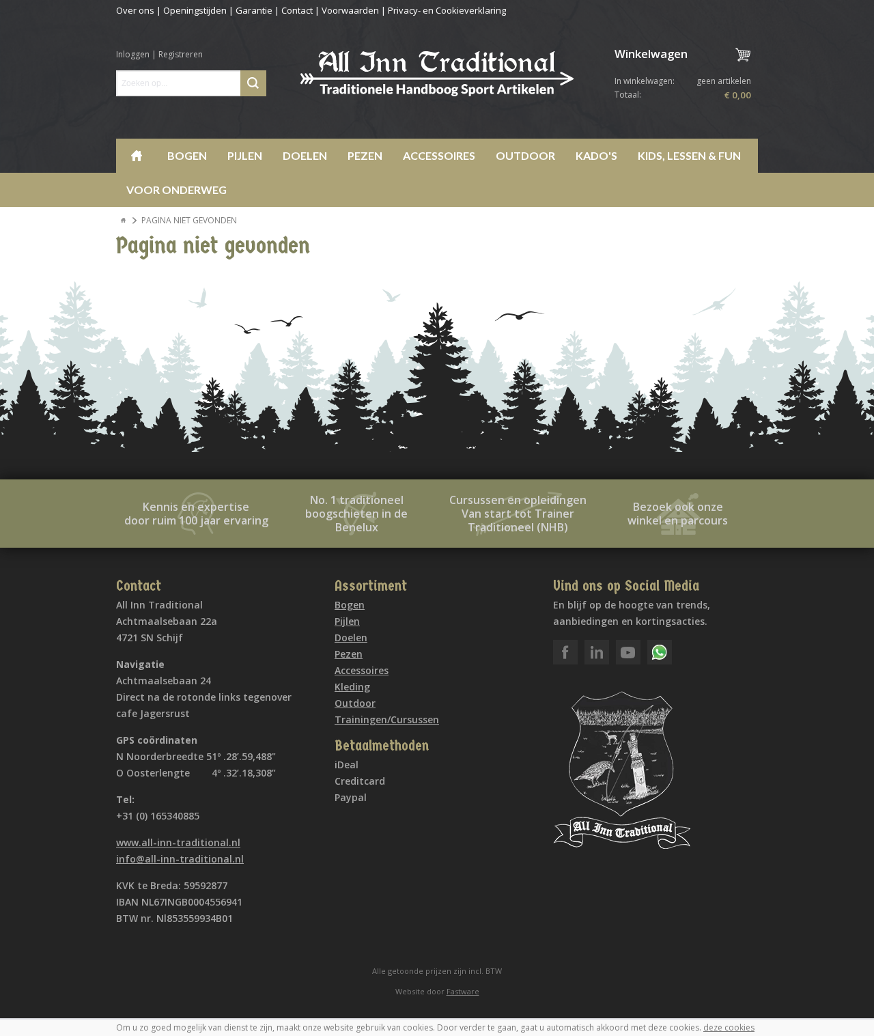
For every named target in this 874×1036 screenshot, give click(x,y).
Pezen (365, 155)
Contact (297, 10)
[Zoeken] (253, 83)
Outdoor (525, 155)
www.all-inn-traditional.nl (178, 842)
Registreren (180, 54)
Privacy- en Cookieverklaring (447, 10)
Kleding (352, 686)
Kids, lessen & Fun (689, 155)
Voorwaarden (350, 10)
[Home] (123, 220)
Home (136, 155)
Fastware (463, 991)
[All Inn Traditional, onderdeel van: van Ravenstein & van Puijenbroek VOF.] (437, 73)
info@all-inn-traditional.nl (180, 858)
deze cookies (729, 1027)
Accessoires (439, 155)
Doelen (305, 155)
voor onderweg (176, 189)
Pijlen (244, 155)
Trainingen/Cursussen (387, 719)
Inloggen (133, 54)
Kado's (596, 155)
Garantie (254, 10)
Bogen (187, 155)
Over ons (135, 10)
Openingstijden (195, 10)
